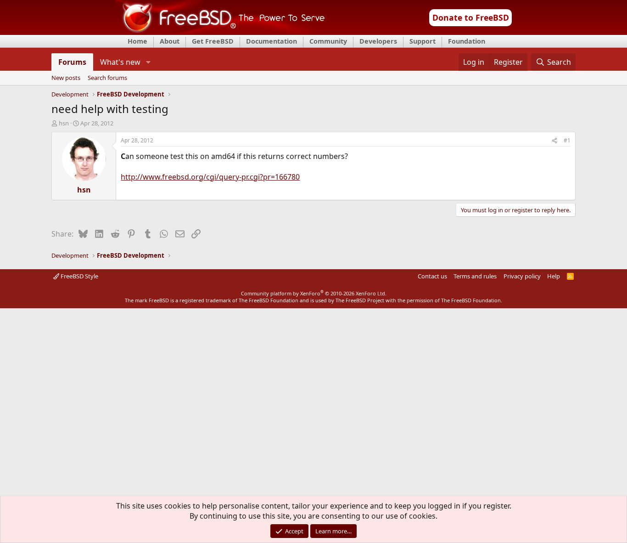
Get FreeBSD (213, 41)
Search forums (107, 78)
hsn (64, 123)
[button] (148, 62)
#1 (567, 140)
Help (553, 276)
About (169, 41)
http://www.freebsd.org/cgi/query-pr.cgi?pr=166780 (210, 177)
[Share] (554, 141)
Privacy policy (522, 276)
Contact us (432, 276)
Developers (378, 41)
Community (328, 41)
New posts (65, 78)
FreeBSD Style (78, 276)
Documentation (271, 41)
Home (137, 41)
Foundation (466, 41)
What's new (120, 62)
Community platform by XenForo (313, 293)
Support (422, 41)
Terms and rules (475, 276)
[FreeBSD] (220, 32)
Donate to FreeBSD (470, 17)
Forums (72, 62)
